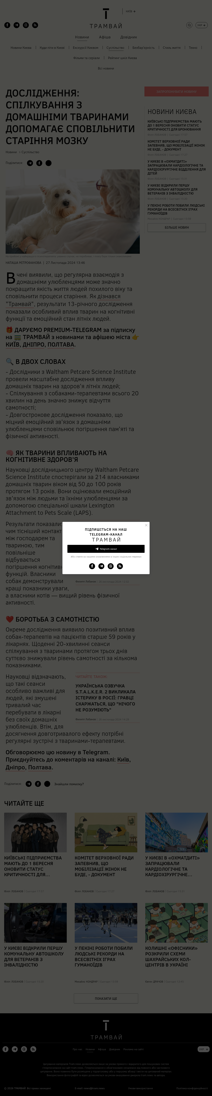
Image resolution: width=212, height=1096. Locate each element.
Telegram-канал (108, 548)
